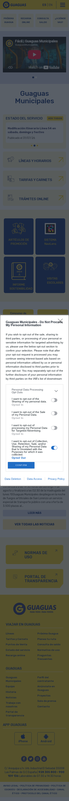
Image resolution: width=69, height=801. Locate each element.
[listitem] (34, 391)
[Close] (61, 322)
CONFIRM (21, 465)
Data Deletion (13, 478)
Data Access (34, 478)
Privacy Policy (56, 478)
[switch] (54, 400)
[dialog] (34, 400)
